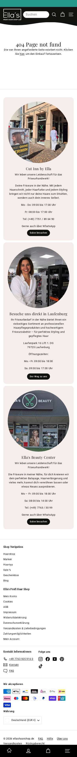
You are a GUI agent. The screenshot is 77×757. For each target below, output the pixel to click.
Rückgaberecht (35, 743)
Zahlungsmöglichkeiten (17, 633)
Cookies (8, 601)
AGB (5, 607)
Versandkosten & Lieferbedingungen (24, 628)
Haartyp (8, 564)
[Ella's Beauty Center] (38, 421)
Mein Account (11, 639)
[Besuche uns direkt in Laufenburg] (38, 277)
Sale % (7, 570)
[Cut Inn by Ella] (38, 132)
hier (22, 53)
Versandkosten (12, 743)
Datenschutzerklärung (16, 623)
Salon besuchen (38, 233)
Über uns (62, 738)
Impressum (10, 612)
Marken (7, 559)
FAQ (40, 738)
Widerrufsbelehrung (15, 617)
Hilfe (50, 738)
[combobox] (36, 14)
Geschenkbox (11, 575)
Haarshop (9, 554)
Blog (6, 580)
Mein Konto (10, 596)
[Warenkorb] (62, 14)
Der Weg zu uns (38, 376)
